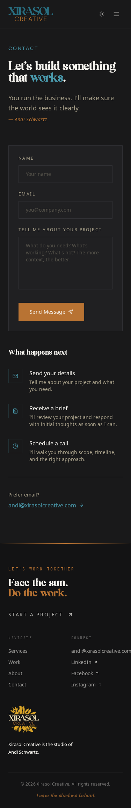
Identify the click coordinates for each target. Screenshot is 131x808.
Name (26, 158)
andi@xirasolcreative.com (42, 505)
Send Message (47, 311)
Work (14, 662)
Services (18, 651)
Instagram (83, 684)
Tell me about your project (60, 230)
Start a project (35, 614)
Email (27, 194)
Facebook (82, 673)
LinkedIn (81, 662)
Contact (17, 684)
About (15, 673)
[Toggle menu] (116, 14)
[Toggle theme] (101, 14)
